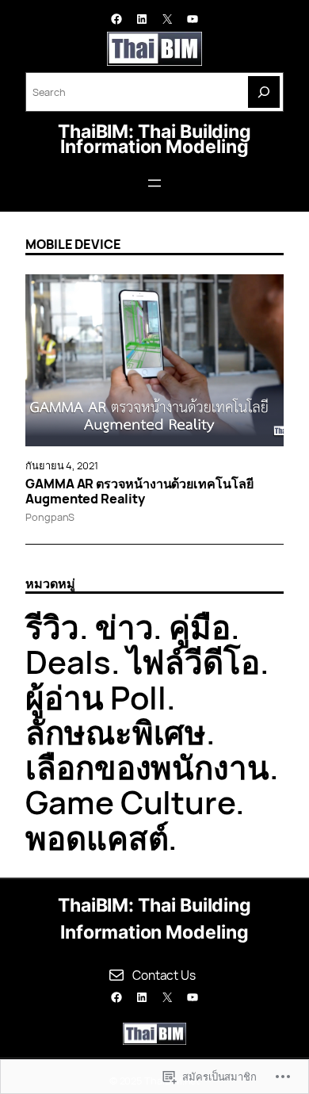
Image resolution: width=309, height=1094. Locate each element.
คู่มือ (200, 626)
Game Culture (130, 802)
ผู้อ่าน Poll (95, 697)
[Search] (264, 92)
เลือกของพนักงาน (147, 767)
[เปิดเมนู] (154, 183)
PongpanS (49, 517)
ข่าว (124, 626)
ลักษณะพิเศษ (115, 732)
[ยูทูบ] (192, 19)
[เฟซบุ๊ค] (116, 19)
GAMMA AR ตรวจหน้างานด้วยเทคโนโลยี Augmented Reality (139, 491)
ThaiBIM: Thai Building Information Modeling (154, 139)
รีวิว (52, 626)
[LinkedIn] (141, 19)
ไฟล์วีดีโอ (193, 661)
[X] (167, 19)
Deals (68, 661)
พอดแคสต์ (96, 837)
